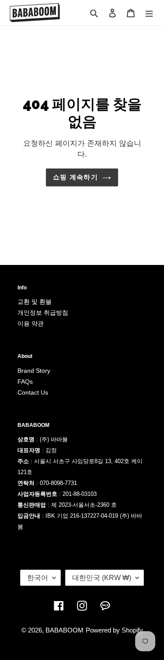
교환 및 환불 (34, 301)
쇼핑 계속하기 (75, 177)
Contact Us (32, 392)
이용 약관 (30, 323)
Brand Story (33, 370)
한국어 (37, 577)
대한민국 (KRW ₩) (101, 577)
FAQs (25, 381)
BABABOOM (64, 630)
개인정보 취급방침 (42, 312)
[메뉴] (149, 13)
